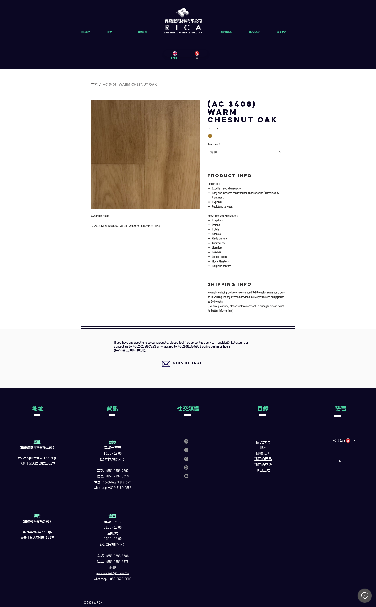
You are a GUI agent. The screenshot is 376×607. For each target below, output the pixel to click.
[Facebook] (186, 450)
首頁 (94, 84)
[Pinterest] (186, 459)
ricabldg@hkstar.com (230, 342)
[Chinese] (197, 53)
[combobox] (246, 152)
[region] (183, 368)
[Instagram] (186, 467)
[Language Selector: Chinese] (350, 440)
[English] (175, 53)
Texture (214, 144)
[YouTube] (186, 476)
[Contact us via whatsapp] (186, 441)
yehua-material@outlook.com (112, 573)
